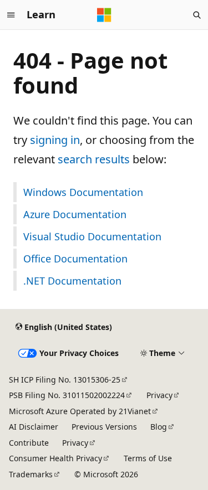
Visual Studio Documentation (92, 236)
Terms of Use (148, 458)
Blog (158, 426)
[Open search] (197, 15)
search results (94, 159)
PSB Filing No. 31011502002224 (67, 395)
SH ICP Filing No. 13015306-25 (64, 379)
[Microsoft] (104, 15)
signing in (55, 139)
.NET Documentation (72, 280)
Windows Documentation (83, 192)
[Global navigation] (11, 15)
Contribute (29, 442)
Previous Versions (104, 426)
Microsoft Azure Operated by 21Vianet (80, 411)
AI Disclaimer (33, 426)
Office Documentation (75, 258)
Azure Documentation (74, 214)
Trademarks (31, 474)
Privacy (159, 395)
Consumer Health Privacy (55, 458)
